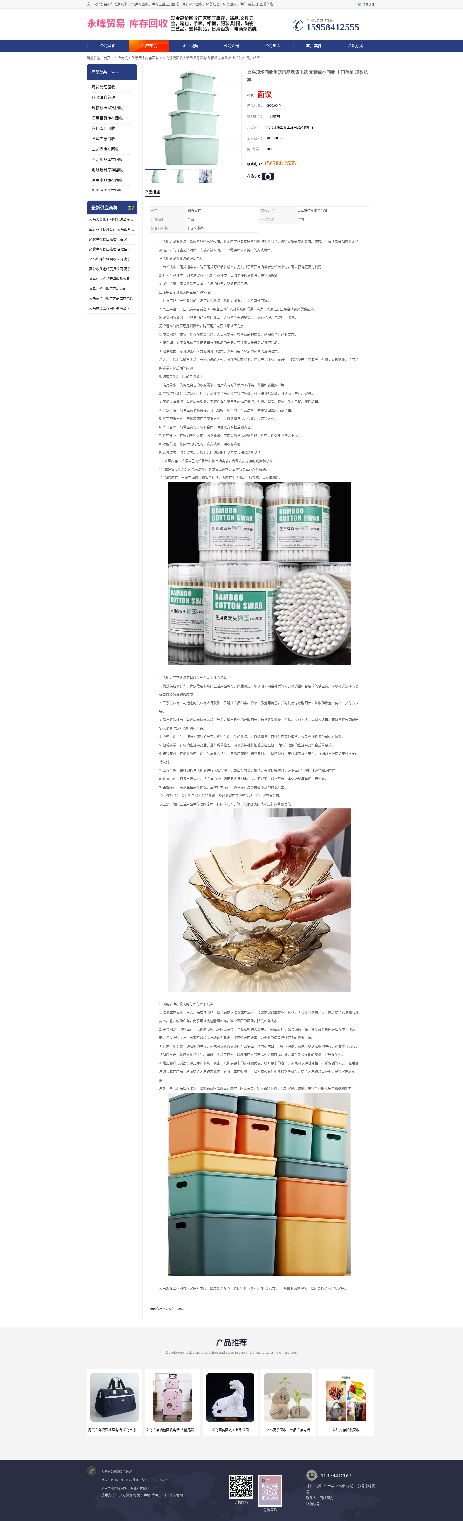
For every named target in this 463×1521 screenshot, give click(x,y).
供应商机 (149, 46)
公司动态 (272, 46)
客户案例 (314, 46)
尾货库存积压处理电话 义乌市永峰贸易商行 (112, 239)
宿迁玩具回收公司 (346, 1430)
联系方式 (355, 46)
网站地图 (176, 1495)
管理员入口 (159, 1495)
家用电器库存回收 (107, 180)
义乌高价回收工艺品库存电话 (111, 298)
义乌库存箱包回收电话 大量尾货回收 (115, 1430)
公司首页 (108, 46)
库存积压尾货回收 (107, 108)
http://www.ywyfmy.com (167, 1308)
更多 (131, 208)
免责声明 (143, 1495)
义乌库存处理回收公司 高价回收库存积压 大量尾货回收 (112, 259)
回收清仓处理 (103, 97)
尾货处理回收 (103, 87)
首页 (107, 58)
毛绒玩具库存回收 (107, 170)
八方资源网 (127, 1495)
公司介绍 (231, 46)
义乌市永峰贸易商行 (115, 1488)
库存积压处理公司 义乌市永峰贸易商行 (112, 229)
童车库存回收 (103, 139)
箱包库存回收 (103, 128)
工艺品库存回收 (105, 149)
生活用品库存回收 (145, 58)
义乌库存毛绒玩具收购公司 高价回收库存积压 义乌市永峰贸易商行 (112, 279)
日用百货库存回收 (107, 118)
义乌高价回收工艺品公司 (107, 289)
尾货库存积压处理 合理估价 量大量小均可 (112, 249)
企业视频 (190, 46)
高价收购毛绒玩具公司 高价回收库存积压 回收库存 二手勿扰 (112, 269)
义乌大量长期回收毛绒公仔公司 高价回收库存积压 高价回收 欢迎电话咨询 (112, 219)
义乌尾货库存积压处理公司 (109, 308)
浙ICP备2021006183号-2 (150, 1480)
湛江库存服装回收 (288, 1430)
